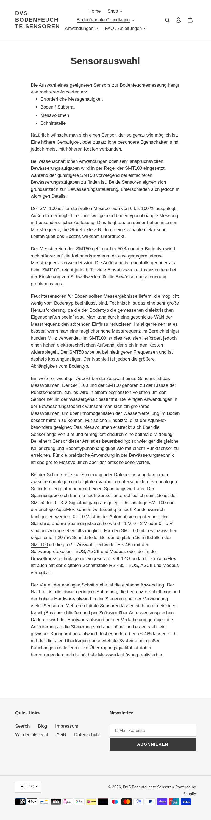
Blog (42, 726)
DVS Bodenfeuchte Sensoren (37, 19)
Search (22, 726)
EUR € (27, 786)
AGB (61, 734)
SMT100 (39, 544)
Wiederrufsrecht (31, 734)
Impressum (66, 726)
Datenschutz (87, 734)
